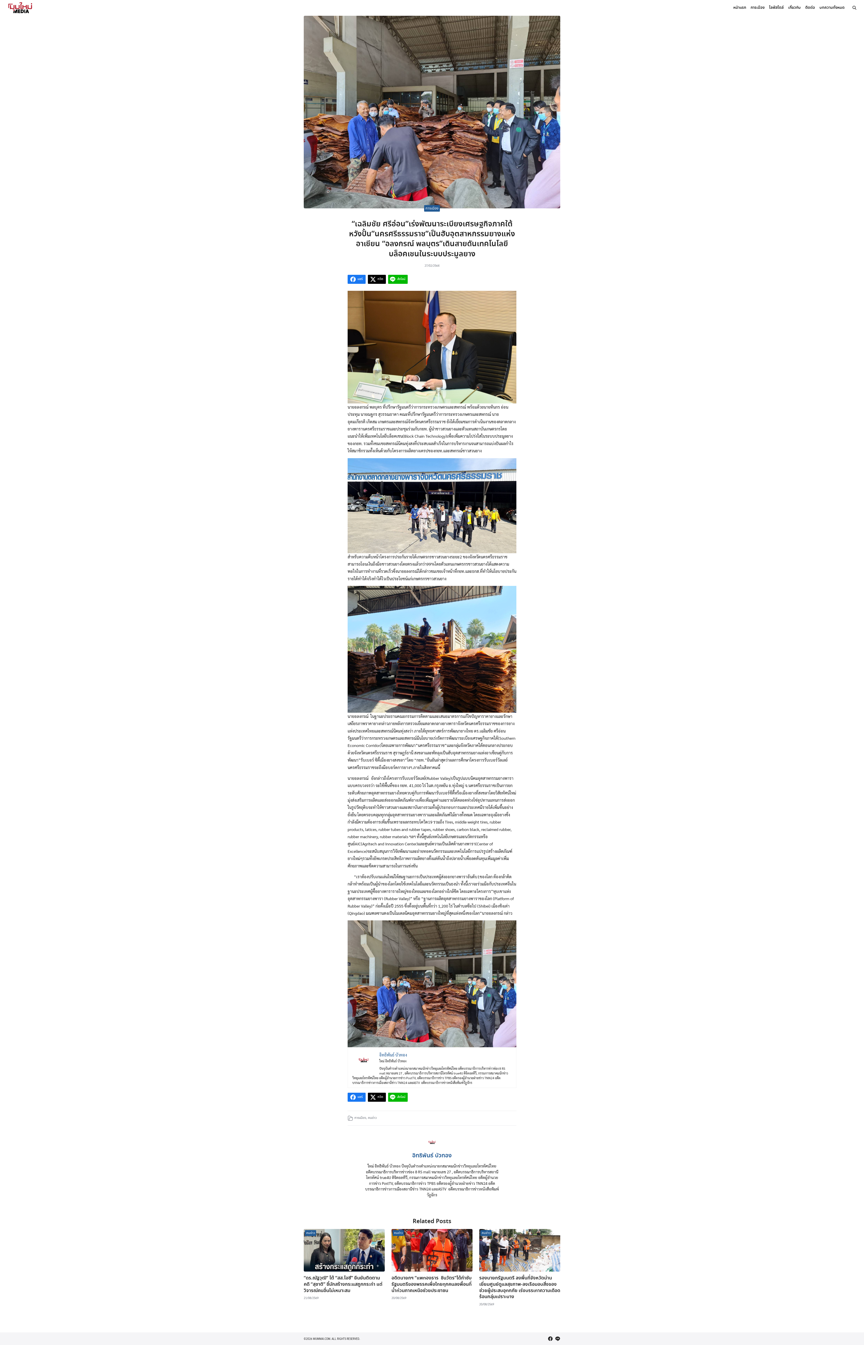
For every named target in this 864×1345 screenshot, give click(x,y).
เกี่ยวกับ (794, 8)
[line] (557, 1338)
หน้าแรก (739, 8)
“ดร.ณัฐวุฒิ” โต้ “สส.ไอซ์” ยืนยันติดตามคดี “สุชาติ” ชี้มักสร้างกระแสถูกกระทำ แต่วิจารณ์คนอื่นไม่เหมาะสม (343, 1284)
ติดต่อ (810, 8)
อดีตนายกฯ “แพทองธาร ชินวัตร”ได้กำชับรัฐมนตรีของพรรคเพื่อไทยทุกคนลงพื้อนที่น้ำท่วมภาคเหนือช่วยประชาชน (432, 1284)
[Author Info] (432, 1147)
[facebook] (550, 1338)
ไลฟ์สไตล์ (776, 8)
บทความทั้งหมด (832, 8)
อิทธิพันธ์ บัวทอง (432, 1156)
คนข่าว (372, 1117)
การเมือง (758, 8)
